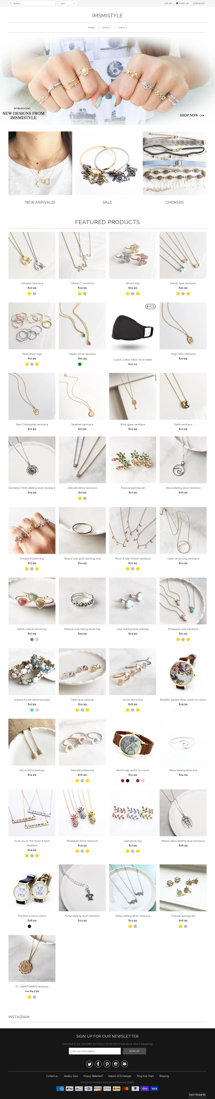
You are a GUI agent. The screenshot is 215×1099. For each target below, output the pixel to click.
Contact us (52, 1076)
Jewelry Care (70, 1076)
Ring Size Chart (145, 1076)
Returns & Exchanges (119, 1076)
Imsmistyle (107, 15)
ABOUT (123, 27)
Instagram (19, 1017)
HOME (91, 27)
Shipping (164, 1076)
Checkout (199, 3)
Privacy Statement (93, 1076)
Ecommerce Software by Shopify (117, 1082)
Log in (168, 3)
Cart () (184, 3)
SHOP (106, 27)
